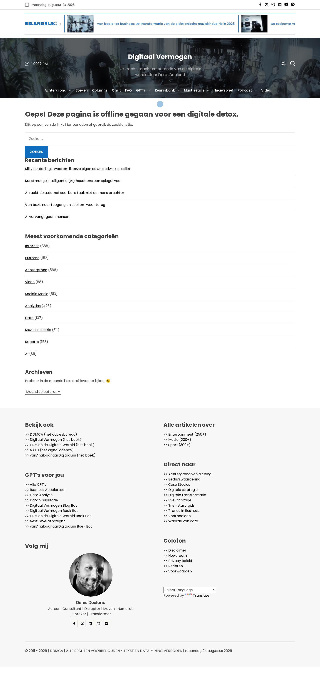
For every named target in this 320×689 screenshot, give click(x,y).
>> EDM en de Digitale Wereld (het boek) (59, 444)
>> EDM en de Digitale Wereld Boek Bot (58, 515)
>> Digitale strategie (180, 489)
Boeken (82, 90)
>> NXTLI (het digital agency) (49, 450)
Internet (32, 245)
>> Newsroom (175, 555)
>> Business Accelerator (45, 489)
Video (266, 90)
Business (32, 257)
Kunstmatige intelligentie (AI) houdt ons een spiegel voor (73, 180)
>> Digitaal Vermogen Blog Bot (51, 505)
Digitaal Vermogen (160, 56)
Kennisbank (165, 90)
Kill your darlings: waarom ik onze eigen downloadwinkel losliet (77, 168)
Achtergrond (55, 90)
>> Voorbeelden (177, 515)
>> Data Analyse (39, 494)
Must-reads (194, 90)
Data (29, 317)
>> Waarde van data (180, 521)
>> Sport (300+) (176, 444)
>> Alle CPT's (35, 484)
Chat (116, 90)
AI (26, 353)
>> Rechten (173, 566)
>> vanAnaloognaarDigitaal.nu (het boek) (60, 455)
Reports (32, 341)
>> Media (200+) (177, 439)
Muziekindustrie (38, 329)
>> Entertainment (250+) (184, 434)
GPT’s (141, 90)
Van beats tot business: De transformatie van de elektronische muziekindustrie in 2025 (138, 24)
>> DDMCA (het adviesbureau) (51, 434)
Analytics (33, 305)
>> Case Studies (176, 484)
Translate (201, 595)
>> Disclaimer (174, 550)
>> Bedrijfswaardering (181, 479)
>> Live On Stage (177, 500)
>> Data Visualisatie (41, 500)
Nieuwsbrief (223, 90)
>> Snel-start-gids (179, 505)
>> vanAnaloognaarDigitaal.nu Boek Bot (58, 526)
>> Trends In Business (181, 510)
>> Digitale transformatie (184, 494)
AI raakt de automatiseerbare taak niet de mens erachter (74, 192)
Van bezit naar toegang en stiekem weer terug (65, 204)
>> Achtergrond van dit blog (187, 474)
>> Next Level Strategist (45, 521)
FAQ (128, 90)
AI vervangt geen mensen (47, 216)
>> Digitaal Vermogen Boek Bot (51, 510)
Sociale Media (36, 293)
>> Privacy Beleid (177, 560)
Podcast (245, 90)
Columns (100, 90)
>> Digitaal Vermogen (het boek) (53, 439)
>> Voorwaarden (177, 571)
